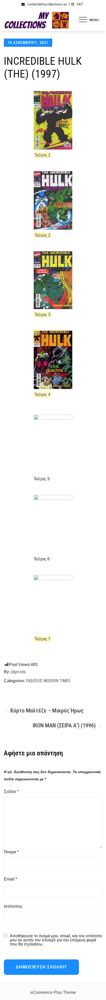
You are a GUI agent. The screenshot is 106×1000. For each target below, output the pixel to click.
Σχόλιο (11, 791)
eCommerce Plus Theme (53, 992)
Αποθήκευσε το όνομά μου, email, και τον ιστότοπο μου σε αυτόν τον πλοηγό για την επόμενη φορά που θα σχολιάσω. (56, 940)
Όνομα (11, 852)
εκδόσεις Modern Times (48, 680)
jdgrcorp (18, 672)
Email (10, 879)
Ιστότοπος (13, 906)
